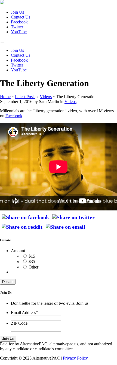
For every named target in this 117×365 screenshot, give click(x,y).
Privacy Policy (75, 358)
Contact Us (20, 17)
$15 (32, 256)
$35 (32, 261)
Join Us (17, 12)
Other (33, 267)
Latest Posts (25, 96)
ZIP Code (19, 323)
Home (5, 96)
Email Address (24, 312)
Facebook (13, 115)
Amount (18, 250)
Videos (46, 96)
